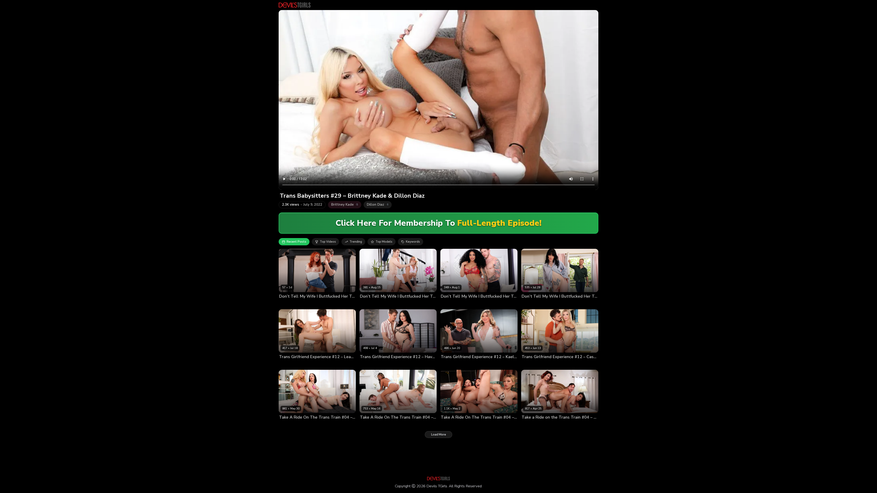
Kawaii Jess (287, 304)
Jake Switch (467, 364)
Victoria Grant (390, 425)
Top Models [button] (383, 242)
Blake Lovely (369, 425)
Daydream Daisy (291, 425)
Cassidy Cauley (533, 364)
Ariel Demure (531, 425)
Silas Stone (547, 304)
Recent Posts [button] (296, 242)
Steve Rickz (466, 304)
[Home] (295, 5)
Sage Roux (384, 304)
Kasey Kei (549, 425)
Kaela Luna (449, 364)
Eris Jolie (310, 425)
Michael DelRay (308, 304)
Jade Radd (367, 304)
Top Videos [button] (328, 242)
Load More (438, 435)
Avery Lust (493, 425)
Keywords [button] (413, 242)
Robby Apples (555, 364)
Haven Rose (369, 364)
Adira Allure (449, 425)
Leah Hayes (287, 364)
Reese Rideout (568, 425)
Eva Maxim (448, 304)
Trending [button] (355, 242)
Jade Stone (530, 304)
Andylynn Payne (471, 425)
